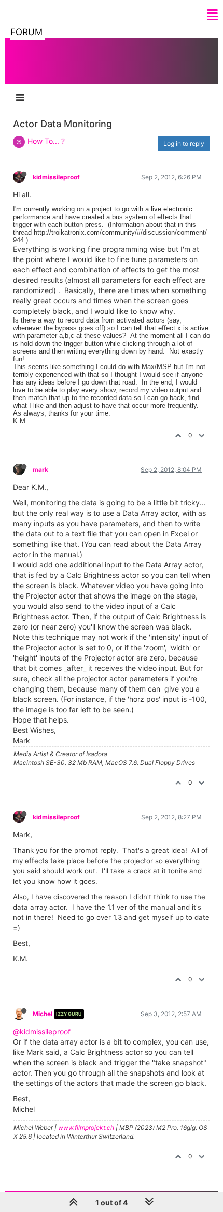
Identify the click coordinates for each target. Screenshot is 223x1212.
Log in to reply (183, 143)
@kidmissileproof (42, 1031)
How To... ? (46, 140)
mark (40, 469)
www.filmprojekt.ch (86, 1127)
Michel (42, 1014)
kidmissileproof (56, 177)
